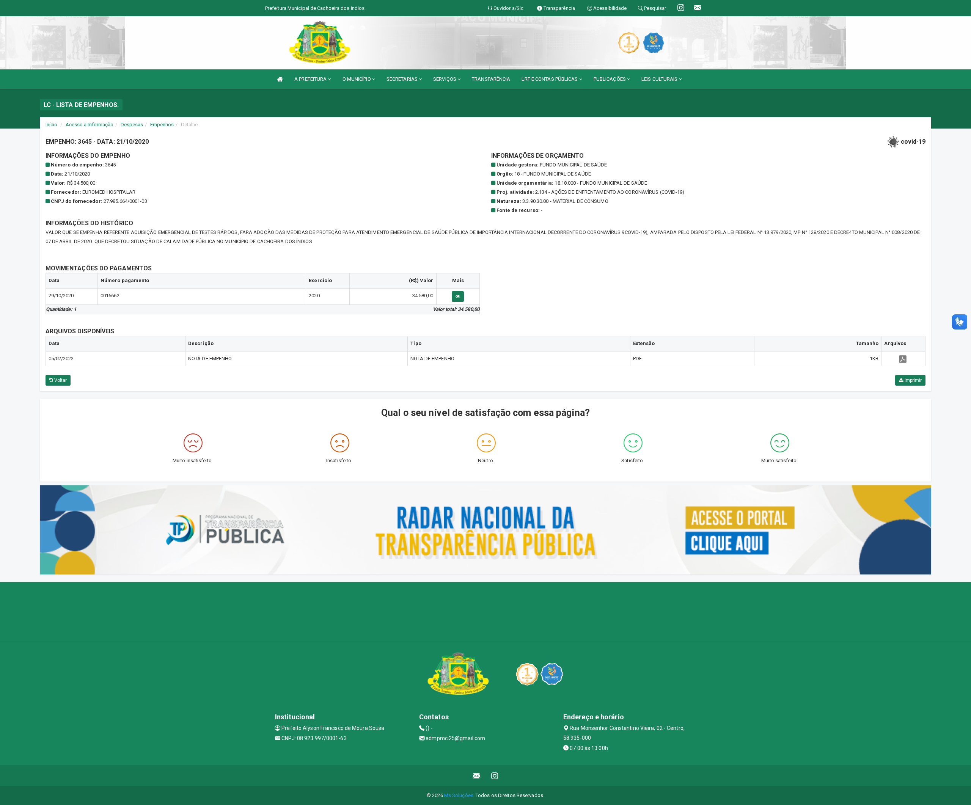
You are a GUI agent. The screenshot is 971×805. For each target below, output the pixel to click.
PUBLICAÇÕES (610, 79)
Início (52, 124)
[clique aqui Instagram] (494, 775)
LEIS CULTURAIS (660, 79)
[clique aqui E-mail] (476, 775)
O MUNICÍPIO (357, 79)
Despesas (132, 124)
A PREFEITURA (311, 79)
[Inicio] (280, 79)
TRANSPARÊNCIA (491, 79)
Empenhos (162, 124)
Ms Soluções (458, 795)
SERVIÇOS (445, 79)
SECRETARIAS (403, 79)
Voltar (60, 380)
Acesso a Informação (90, 124)
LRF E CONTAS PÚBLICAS (550, 79)
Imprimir (912, 380)
